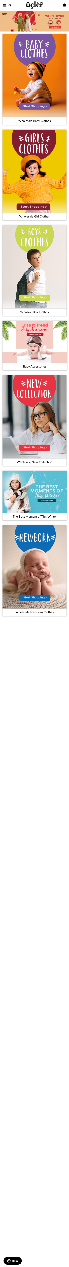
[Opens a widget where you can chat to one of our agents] (12, 1261)
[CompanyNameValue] (34, 4)
